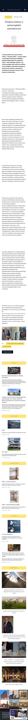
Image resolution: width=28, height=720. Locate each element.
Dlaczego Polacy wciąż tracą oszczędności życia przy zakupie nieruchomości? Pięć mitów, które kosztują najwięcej (14, 636)
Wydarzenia (14, 516)
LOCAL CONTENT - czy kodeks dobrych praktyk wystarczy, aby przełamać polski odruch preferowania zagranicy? (14, 661)
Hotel (3, 430)
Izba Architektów (7, 346)
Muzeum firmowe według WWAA (14, 684)
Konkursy (14, 363)
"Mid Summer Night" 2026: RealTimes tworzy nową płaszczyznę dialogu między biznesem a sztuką (13, 554)
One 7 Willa (4, 452)
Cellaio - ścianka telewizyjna (9, 481)
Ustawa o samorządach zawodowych (15, 343)
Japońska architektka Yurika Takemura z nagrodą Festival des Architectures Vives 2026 (14, 591)
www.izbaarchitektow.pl (13, 309)
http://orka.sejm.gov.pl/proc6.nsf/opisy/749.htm (13, 313)
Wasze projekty (14, 416)
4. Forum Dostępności (7, 534)
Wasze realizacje (14, 463)
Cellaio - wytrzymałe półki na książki (10, 504)
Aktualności (8, 17)
